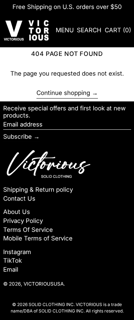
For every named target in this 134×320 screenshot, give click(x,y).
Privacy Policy (23, 220)
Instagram (17, 251)
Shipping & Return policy (38, 189)
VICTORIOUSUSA (44, 284)
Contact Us (19, 198)
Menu (65, 30)
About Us (16, 211)
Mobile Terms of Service (38, 238)
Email (10, 269)
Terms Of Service (28, 229)
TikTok (12, 260)
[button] (89, 30)
